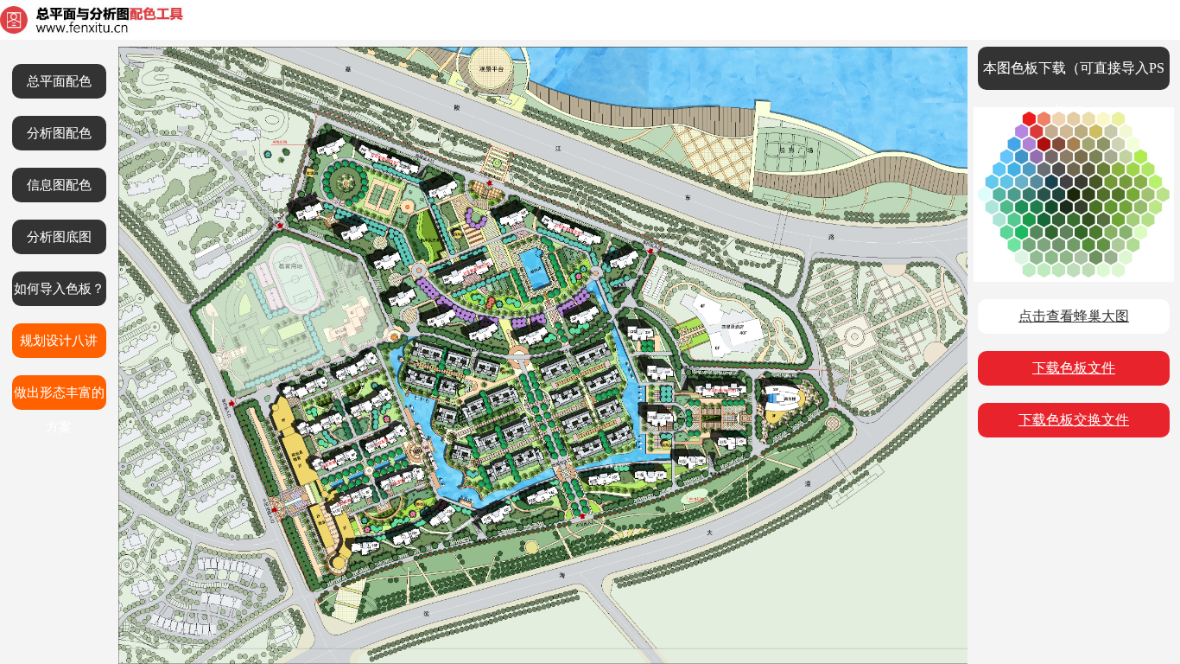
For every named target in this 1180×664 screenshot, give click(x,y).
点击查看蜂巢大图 (1073, 316)
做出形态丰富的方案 (59, 398)
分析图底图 (59, 237)
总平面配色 (59, 81)
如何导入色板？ (59, 289)
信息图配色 (59, 185)
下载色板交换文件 (1073, 419)
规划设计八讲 (59, 341)
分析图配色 (59, 133)
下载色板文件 (1073, 368)
